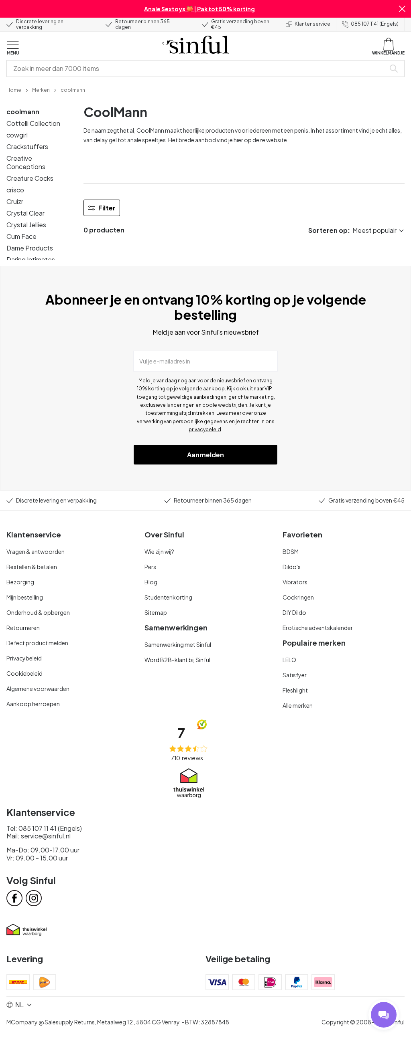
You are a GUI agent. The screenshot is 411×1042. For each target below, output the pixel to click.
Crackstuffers (27, 146)
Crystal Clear (25, 213)
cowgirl (17, 135)
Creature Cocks (29, 178)
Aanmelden (205, 454)
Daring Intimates (30, 259)
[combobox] (197, 69)
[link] (13, 89)
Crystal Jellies (26, 224)
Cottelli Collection (33, 123)
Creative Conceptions (25, 162)
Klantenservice (312, 24)
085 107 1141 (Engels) (375, 24)
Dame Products (29, 248)
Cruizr (14, 201)
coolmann (22, 111)
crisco (15, 190)
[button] (402, 9)
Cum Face (21, 236)
